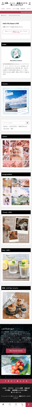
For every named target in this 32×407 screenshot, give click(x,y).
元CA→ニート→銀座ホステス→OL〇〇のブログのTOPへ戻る (16, 32)
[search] (27, 123)
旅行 (12, 128)
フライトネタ (6, 128)
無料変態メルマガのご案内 (19, 390)
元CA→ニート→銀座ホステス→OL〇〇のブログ (16, 4)
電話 (22, 405)
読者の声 (23, 8)
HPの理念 (29, 8)
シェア (9, 405)
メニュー (16, 405)
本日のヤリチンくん (23, 126)
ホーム (3, 405)
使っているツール (16, 392)
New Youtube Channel (16, 350)
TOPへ (29, 405)
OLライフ (5, 126)
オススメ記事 (16, 8)
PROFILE (8, 8)
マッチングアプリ (13, 126)
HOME (3, 8)
